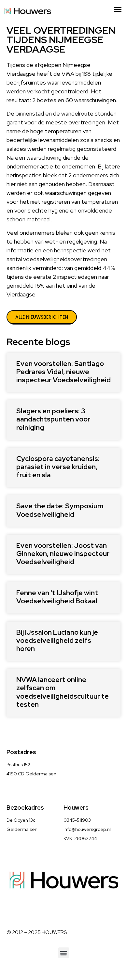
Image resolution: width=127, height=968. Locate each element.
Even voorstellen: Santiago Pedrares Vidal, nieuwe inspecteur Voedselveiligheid (63, 371)
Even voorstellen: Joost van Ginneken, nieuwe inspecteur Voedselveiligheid (62, 553)
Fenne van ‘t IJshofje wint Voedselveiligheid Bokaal (57, 596)
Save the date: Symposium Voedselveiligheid (60, 509)
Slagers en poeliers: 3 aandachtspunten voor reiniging (53, 419)
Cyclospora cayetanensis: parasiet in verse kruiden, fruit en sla (58, 466)
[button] (118, 9)
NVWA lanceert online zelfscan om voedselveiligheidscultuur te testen (62, 692)
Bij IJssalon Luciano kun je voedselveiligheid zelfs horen (57, 640)
